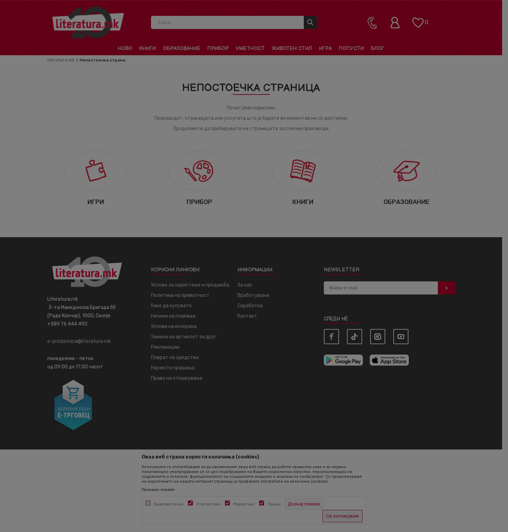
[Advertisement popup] (254, 158)
